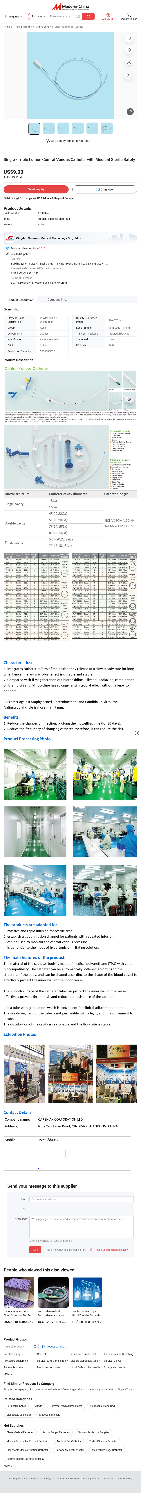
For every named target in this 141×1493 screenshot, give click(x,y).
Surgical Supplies (16, 1406)
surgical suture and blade (51, 1360)
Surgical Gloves (112, 1360)
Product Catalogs (55, 1346)
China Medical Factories (20, 1432)
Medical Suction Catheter (103, 1441)
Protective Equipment (16, 1360)
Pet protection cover (48, 1367)
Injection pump (12, 1354)
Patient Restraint (13, 1367)
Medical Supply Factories (55, 1432)
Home (7, 26)
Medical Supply (43, 26)
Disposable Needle (49, 1414)
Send (35, 1249)
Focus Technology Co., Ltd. (46, 1478)
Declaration (108, 1478)
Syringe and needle (114, 1367)
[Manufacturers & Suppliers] (70, 6)
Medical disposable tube (84, 1360)
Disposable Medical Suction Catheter (27, 1450)
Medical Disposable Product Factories (28, 1441)
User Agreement (91, 1478)
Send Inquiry (36, 189)
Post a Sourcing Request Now (109, 1249)
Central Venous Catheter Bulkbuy (25, 1458)
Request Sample (64, 198)
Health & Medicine (23, 26)
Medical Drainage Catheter (107, 1450)
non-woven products (82, 1354)
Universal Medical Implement (66, 1406)
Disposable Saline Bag (19, 1414)
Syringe (38, 1406)
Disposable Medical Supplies (69, 26)
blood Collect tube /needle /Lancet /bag (87, 1367)
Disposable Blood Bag (102, 1406)
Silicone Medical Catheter (70, 1450)
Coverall (41, 1354)
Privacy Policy (125, 1478)
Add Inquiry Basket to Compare (71, 141)
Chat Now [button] (107, 189)
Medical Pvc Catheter (69, 1441)
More (7, 1465)
